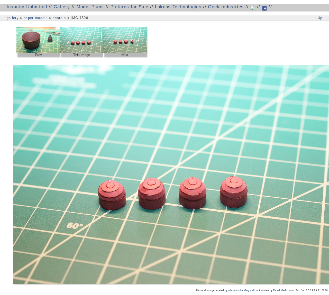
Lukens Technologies (178, 6)
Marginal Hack (252, 290)
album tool (234, 290)
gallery (13, 18)
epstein (59, 18)
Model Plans (90, 6)
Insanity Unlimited (27, 6)
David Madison (282, 290)
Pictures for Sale (130, 6)
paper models (36, 18)
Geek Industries (226, 6)
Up (320, 18)
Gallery (62, 6)
